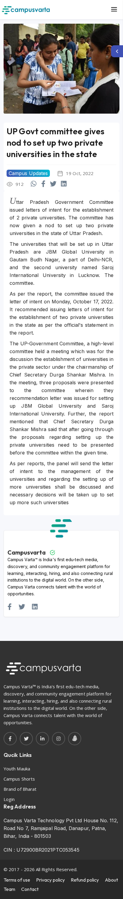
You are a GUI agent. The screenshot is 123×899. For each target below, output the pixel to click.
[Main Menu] (114, 10)
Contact (30, 889)
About (111, 880)
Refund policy (85, 880)
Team (9, 889)
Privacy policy (50, 880)
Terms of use (17, 880)
